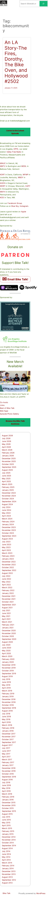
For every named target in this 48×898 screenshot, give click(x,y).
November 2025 (9, 461)
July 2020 (6, 645)
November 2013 (9, 874)
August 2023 (7, 539)
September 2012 (9, 880)
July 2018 (6, 714)
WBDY (20, 177)
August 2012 (7, 883)
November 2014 (9, 840)
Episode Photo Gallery (9, 414)
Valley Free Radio (13, 152)
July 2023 (6, 542)
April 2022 (6, 585)
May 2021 (6, 616)
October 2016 (8, 774)
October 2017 (8, 739)
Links (2, 405)
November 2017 (8, 736)
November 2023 (9, 530)
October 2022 (8, 567)
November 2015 (9, 805)
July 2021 (6, 610)
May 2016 (6, 788)
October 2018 (8, 705)
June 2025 (6, 476)
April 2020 (6, 653)
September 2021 (9, 605)
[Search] (43, 3)
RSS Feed (4, 411)
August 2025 (7, 470)
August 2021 (7, 607)
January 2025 (8, 490)
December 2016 (8, 768)
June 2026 (6, 441)
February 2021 (8, 625)
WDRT (2, 186)
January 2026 (8, 456)
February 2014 (8, 865)
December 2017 (8, 734)
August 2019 (7, 676)
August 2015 (7, 814)
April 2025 (6, 481)
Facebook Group (15, 203)
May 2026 (6, 444)
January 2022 (8, 593)
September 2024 (9, 501)
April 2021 (6, 619)
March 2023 (7, 553)
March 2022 (7, 587)
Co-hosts (4, 402)
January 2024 (8, 524)
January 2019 (8, 696)
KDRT (2, 174)
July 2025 (6, 473)
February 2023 (8, 556)
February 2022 (8, 590)
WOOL (23, 166)
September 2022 (9, 570)
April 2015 (6, 825)
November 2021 (9, 599)
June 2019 (6, 682)
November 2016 (9, 771)
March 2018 (7, 725)
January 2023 (8, 559)
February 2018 (8, 728)
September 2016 (9, 777)
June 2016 (6, 785)
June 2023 (6, 544)
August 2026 (7, 435)
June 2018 (6, 716)
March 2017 (7, 759)
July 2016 (6, 782)
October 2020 (8, 636)
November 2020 (9, 633)
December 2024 (9, 493)
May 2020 (6, 650)
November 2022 (9, 564)
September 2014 (9, 845)
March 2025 (7, 484)
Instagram (24, 206)
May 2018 (6, 719)
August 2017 (7, 745)
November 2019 (9, 668)
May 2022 (6, 582)
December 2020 (9, 630)
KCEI (2, 197)
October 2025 (8, 464)
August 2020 (7, 642)
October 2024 (8, 499)
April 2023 (6, 550)
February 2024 (8, 521)
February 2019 (8, 693)
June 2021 (6, 613)
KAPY (27, 186)
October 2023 (8, 533)
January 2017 (7, 765)
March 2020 (7, 656)
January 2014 (8, 868)
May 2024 (6, 513)
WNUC (3, 163)
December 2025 (9, 458)
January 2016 (8, 800)
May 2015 (6, 822)
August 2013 (7, 877)
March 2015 (7, 828)
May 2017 (6, 754)
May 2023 (6, 547)
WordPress (40, 893)
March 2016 (7, 794)
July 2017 (6, 748)
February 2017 (8, 762)
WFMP (25, 174)
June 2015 (6, 820)
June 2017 (6, 751)
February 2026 (8, 453)
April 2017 (6, 757)
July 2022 (6, 576)
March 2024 (7, 519)
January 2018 (8, 731)
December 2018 (8, 699)
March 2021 (7, 622)
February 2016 (8, 797)
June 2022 (6, 579)
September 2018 (9, 708)
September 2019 (9, 673)
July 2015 (6, 817)
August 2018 (7, 711)
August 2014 (7, 848)
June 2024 (6, 510)
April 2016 (6, 791)
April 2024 (6, 516)
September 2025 (9, 467)
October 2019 (8, 671)
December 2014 (8, 837)
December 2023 (9, 527)
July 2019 (6, 679)
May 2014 (6, 857)
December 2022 (9, 562)
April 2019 (6, 688)
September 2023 (9, 536)
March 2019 (7, 691)
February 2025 (8, 487)
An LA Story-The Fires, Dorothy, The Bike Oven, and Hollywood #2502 (16, 62)
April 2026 (6, 447)
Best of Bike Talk (7, 408)
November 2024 (9, 496)
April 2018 (6, 722)
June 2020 (6, 648)
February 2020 (8, 659)
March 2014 (7, 863)
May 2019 (6, 685)
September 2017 (9, 742)
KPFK (16, 149)
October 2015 (8, 808)
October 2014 (8, 843)
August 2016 (7, 779)
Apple (23, 211)
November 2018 (9, 702)
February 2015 (8, 831)
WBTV (2, 166)
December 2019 (8, 665)
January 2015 (8, 834)
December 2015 (8, 802)
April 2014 (6, 860)
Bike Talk (6, 893)
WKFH (2, 192)
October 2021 (8, 602)
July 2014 (6, 851)
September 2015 (9, 811)
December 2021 (8, 596)
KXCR (2, 183)
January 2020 (8, 662)
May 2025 (6, 478)
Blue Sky (15, 206)
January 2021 (8, 628)
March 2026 (7, 450)
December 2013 (8, 871)
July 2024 (6, 507)
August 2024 (7, 504)
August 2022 (7, 573)
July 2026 (6, 438)
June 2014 (6, 854)
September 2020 (9, 639)
